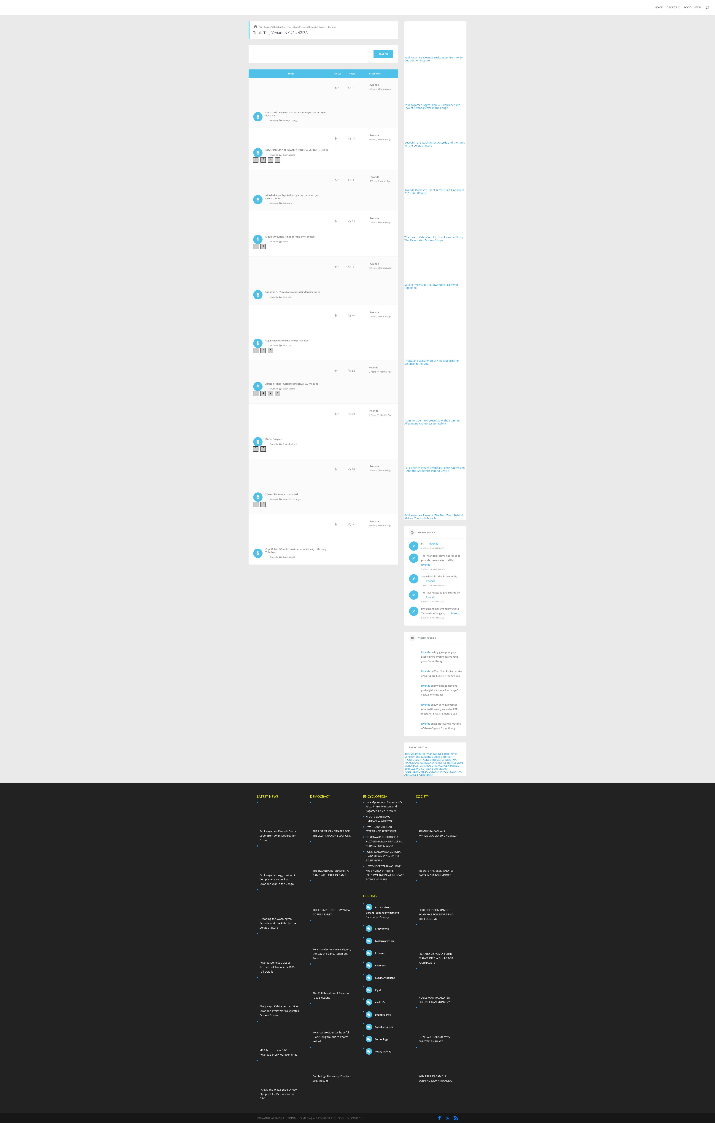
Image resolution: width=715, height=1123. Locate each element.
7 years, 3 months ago (380, 222)
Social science (382, 1014)
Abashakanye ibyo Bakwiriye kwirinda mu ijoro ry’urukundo (292, 197)
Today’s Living (290, 120)
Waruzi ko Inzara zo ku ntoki (281, 494)
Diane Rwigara (273, 439)
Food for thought (292, 499)
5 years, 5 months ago (380, 89)
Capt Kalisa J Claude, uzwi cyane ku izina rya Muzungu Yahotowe (296, 551)
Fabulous (287, 203)
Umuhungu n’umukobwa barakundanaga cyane (292, 292)
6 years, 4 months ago (380, 139)
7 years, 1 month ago (380, 181)
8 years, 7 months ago (380, 316)
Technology (381, 1039)
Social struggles (383, 1027)
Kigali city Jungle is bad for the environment (290, 236)
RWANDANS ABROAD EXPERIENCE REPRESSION (433, 762)
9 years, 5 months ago (380, 525)
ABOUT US (673, 7)
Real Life (287, 296)
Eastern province (384, 941)
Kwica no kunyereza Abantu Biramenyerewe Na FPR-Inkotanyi (295, 114)
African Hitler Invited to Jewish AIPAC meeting (291, 383)
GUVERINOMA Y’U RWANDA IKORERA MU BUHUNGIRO (296, 150)
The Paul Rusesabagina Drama (438, 592)
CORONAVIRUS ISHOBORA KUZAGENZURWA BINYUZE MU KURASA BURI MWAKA (431, 767)
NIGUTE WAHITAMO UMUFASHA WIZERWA (430, 759)
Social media (693, 7)
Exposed (379, 953)
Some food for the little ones (437, 576)
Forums (332, 27)
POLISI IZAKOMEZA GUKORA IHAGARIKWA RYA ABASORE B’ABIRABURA (433, 773)
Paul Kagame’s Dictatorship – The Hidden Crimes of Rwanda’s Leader (292, 27)
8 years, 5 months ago (380, 267)
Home (659, 7)
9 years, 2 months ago (380, 470)
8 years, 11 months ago (380, 371)
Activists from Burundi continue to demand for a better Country (382, 912)
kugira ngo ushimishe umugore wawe (286, 340)
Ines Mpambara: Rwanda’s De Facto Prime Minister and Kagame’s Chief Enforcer (430, 755)
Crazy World (289, 154)
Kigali (285, 241)
